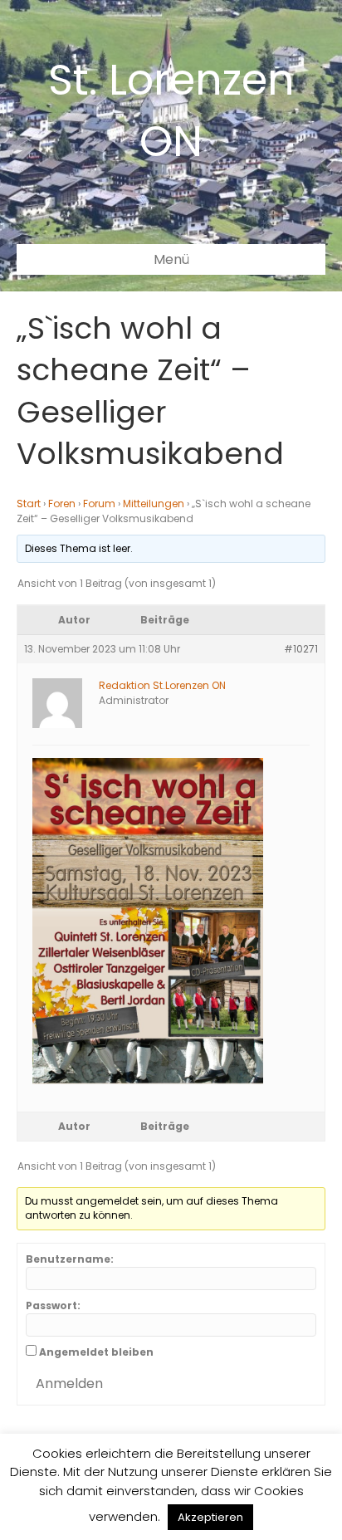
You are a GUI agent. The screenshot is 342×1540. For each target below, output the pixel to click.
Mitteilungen (153, 503)
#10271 (301, 649)
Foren (62, 503)
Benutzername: (70, 1259)
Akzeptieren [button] (210, 1517)
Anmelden (69, 1383)
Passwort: (53, 1305)
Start (29, 503)
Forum (99, 503)
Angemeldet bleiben (96, 1352)
